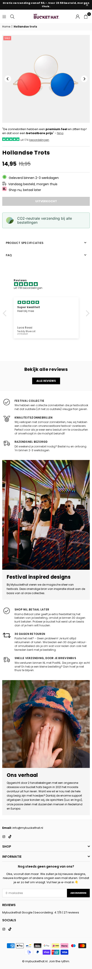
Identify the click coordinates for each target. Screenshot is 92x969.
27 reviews (71, 912)
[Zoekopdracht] (12, 16)
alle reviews (46, 381)
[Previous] (7, 78)
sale (7, 38)
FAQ (9, 255)
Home (6, 26)
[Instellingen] (78, 16)
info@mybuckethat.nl (28, 828)
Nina (60, 133)
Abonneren (78, 893)
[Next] (84, 78)
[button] (86, 16)
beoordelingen (39, 140)
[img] (48, 284)
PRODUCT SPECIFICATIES (24, 243)
